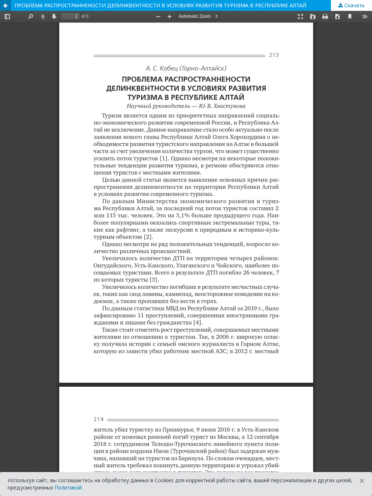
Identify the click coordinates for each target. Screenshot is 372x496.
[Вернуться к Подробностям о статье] (5, 5)
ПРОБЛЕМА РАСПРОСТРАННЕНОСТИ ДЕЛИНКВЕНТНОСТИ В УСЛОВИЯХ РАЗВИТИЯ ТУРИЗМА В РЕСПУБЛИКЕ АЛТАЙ (160, 5)
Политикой (68, 487)
